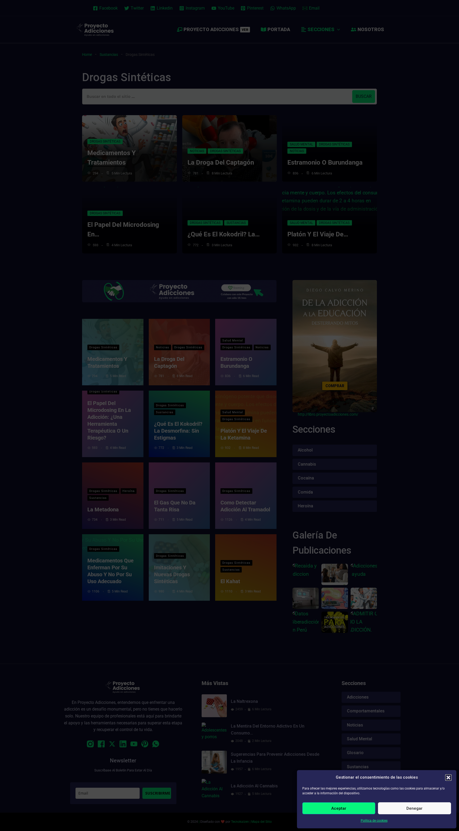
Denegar (414, 808)
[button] (448, 777)
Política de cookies (374, 820)
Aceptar (338, 808)
